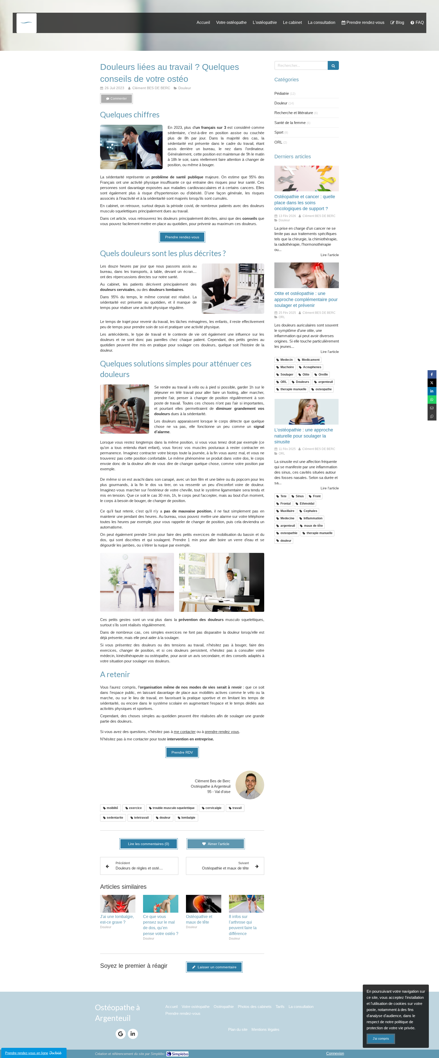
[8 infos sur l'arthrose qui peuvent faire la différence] (246, 904)
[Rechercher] (333, 65)
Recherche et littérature (293, 113)
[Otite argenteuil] (306, 275)
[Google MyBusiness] (121, 1034)
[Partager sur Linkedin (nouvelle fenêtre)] (432, 391)
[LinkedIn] (133, 1034)
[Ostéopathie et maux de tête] (203, 904)
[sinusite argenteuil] (306, 412)
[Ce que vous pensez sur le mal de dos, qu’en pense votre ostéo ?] (160, 904)
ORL (278, 142)
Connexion (335, 1053)
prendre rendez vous (222, 731)
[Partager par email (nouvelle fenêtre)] (432, 408)
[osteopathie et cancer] (306, 179)
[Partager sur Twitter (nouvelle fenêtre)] (432, 383)
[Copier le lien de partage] (432, 416)
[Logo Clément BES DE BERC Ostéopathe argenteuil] (26, 28)
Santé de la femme (290, 122)
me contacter (185, 731)
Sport (278, 132)
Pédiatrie (281, 93)
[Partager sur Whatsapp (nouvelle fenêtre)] (432, 399)
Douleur (280, 103)
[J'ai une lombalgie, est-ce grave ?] (117, 904)
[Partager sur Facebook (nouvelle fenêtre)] (432, 374)
